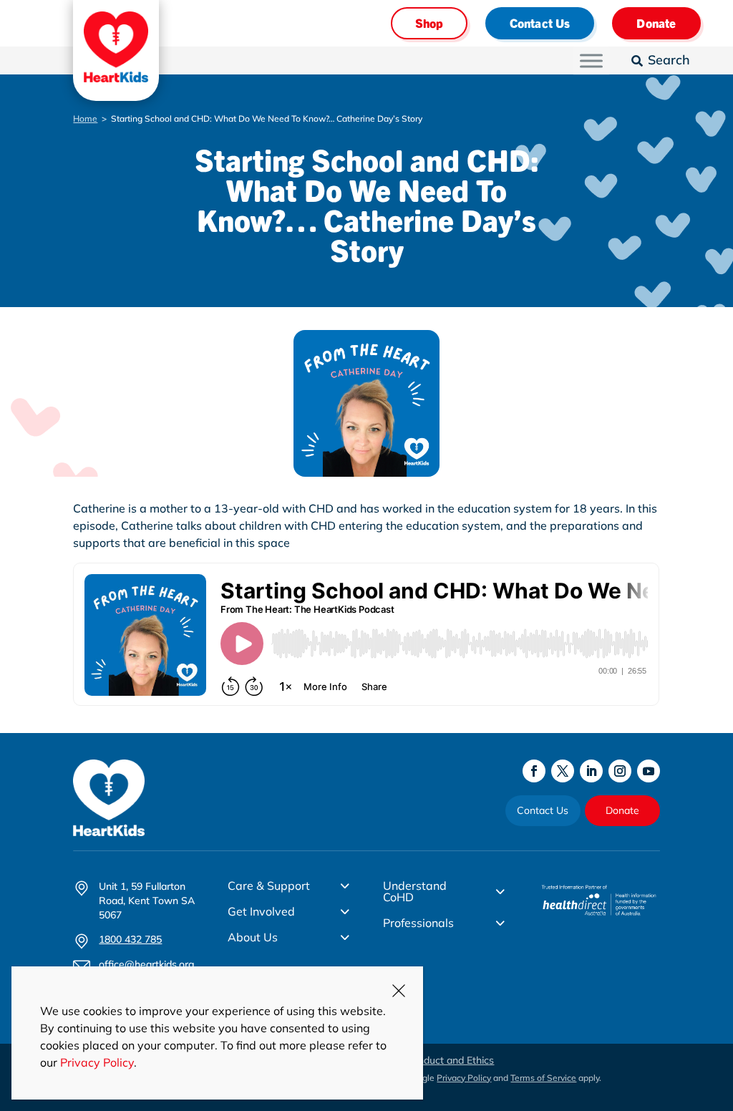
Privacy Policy (464, 1077)
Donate (656, 22)
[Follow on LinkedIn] (591, 771)
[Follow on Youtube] (648, 771)
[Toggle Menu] (591, 60)
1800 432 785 (130, 939)
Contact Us (540, 22)
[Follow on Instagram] (619, 771)
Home (85, 118)
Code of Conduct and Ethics (430, 1060)
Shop (429, 22)
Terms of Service (543, 1077)
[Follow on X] (562, 771)
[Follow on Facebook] (534, 771)
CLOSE (399, 991)
